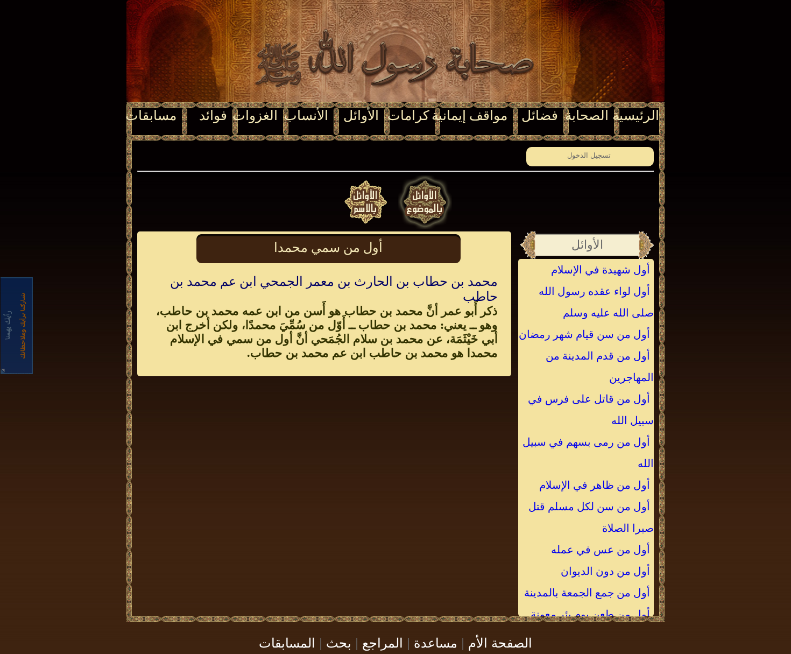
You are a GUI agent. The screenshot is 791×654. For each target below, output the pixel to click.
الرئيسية (635, 115)
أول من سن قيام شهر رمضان (584, 334)
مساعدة (435, 641)
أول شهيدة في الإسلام (600, 270)
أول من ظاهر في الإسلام (594, 485)
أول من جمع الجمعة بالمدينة (587, 593)
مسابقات (150, 115)
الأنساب (306, 115)
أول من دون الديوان (605, 571)
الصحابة (587, 115)
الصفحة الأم (500, 641)
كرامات (408, 115)
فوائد (213, 115)
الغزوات (255, 115)
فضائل (539, 115)
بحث (338, 641)
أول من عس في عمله (600, 549)
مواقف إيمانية (469, 115)
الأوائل (361, 115)
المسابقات (287, 641)
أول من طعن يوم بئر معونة (590, 614)
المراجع (382, 641)
